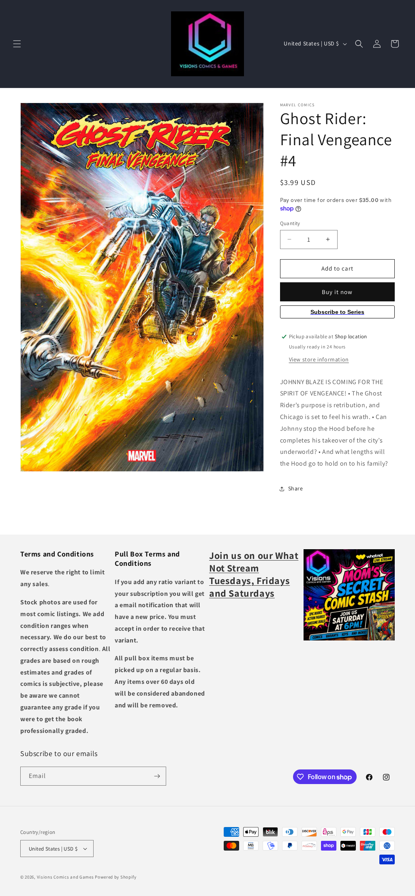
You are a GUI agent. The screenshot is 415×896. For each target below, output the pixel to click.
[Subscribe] (157, 776)
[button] (17, 44)
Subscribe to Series (337, 312)
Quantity (290, 223)
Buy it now (337, 292)
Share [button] (295, 488)
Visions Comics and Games (65, 877)
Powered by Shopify (116, 877)
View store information (319, 359)
